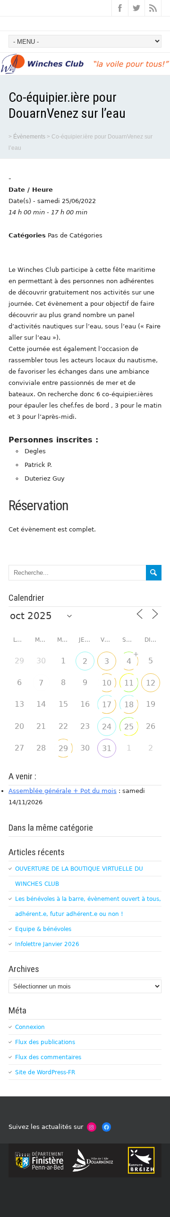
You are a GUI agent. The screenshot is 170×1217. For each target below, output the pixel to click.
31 (106, 748)
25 (129, 726)
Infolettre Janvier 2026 (47, 944)
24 (106, 726)
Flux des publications (45, 1042)
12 (150, 682)
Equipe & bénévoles (43, 929)
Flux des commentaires (48, 1057)
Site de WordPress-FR (45, 1072)
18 (129, 704)
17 (106, 704)
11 (129, 682)
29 (63, 748)
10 (106, 682)
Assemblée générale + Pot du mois (62, 790)
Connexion (30, 1027)
